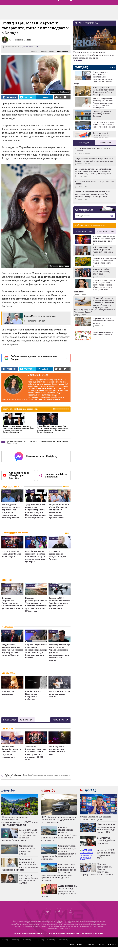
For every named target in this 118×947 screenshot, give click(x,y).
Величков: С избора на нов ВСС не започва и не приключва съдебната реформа (19, 864)
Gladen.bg (51, 940)
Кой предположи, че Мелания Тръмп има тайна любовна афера (103, 249)
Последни (84, 143)
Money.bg (15, 940)
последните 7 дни (84, 231)
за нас (102, 945)
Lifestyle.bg (26, 940)
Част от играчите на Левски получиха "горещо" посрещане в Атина (96, 869)
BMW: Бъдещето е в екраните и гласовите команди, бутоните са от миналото (58, 819)
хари (25, 441)
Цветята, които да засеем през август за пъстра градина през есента (104, 260)
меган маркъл (62, 441)
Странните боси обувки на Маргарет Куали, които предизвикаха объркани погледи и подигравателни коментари (94, 286)
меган (35, 441)
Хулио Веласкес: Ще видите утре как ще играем (95, 818)
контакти (112, 945)
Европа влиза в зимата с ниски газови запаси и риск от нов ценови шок (104, 124)
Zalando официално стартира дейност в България (102, 113)
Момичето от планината (8, 692)
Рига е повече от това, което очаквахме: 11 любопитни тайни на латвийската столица (93, 55)
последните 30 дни (106, 231)
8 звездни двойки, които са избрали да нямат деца (102, 271)
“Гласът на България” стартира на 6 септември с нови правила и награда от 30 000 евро (35, 753)
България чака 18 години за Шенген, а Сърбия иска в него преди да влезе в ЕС (102, 136)
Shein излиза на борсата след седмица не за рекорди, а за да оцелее (59, 890)
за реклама (90, 945)
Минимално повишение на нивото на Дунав (27, 850)
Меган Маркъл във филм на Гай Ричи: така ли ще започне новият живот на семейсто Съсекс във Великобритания (52, 429)
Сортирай (24, 720)
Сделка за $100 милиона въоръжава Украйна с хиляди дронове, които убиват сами (59, 603)
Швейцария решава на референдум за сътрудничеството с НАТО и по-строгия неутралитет (19, 820)
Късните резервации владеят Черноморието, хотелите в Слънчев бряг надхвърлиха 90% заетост (36, 604)
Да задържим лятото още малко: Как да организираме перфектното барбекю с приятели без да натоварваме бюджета (93, 171)
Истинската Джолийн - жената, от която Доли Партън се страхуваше (11, 751)
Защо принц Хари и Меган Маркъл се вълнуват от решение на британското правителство (58, 511)
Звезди (34, 51)
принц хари (18, 441)
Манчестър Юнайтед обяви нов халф (106, 840)
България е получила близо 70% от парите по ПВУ (28, 879)
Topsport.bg (39, 940)
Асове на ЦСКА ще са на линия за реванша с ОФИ (106, 854)
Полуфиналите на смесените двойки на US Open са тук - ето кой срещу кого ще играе (35, 556)
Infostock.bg (63, 940)
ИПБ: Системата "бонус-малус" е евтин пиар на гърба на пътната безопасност (19, 834)
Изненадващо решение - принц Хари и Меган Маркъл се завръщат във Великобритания (10, 511)
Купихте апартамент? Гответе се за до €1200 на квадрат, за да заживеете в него (12, 603)
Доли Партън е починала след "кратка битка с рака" (56, 750)
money (82, 67)
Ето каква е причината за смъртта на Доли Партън (57, 555)
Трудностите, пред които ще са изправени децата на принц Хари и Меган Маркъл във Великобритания (18, 429)
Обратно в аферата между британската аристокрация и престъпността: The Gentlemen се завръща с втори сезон (93, 194)
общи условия (75, 945)
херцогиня (51, 441)
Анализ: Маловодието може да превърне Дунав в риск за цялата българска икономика (59, 833)
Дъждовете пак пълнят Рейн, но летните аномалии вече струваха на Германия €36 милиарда (59, 852)
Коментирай (59, 720)
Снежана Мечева (38, 374)
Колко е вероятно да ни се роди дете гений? (59, 694)
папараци (42, 441)
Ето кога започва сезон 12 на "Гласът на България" (11, 554)
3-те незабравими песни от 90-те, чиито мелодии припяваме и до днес (104, 238)
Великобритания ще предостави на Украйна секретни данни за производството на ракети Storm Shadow (59, 652)
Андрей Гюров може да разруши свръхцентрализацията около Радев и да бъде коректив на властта (36, 651)
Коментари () (62, 51)
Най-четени (105, 143)
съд (30, 441)
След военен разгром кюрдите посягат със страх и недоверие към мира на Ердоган (12, 649)
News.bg (4, 940)
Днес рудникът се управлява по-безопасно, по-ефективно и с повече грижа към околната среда (93, 78)
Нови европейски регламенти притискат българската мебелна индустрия (103, 91)
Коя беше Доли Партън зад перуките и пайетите (33, 695)
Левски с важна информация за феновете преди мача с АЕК (106, 828)
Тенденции (77, 61)
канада (10, 441)
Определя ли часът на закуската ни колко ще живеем (103, 320)
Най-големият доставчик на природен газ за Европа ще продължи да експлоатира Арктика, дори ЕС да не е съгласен (59, 872)
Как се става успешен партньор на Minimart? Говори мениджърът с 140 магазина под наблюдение (103, 103)
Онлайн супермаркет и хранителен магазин (103, 333)
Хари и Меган (12, 443)
